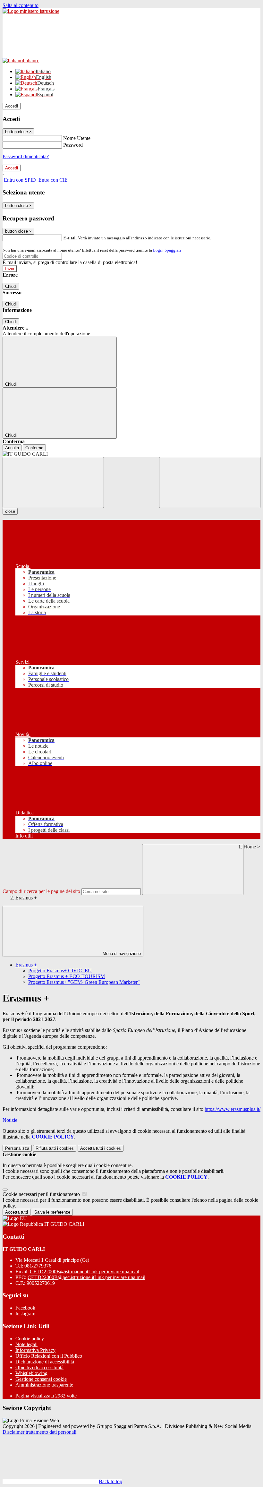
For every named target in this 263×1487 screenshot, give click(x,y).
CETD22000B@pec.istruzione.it (86, 1277)
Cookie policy (29, 1338)
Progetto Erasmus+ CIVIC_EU (60, 970)
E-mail (70, 237)
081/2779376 (37, 1265)
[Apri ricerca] (209, 482)
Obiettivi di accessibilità (39, 1367)
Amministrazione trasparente (44, 1385)
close (10, 511)
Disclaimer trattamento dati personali (39, 1432)
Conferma (34, 447)
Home (249, 846)
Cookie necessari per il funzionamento (42, 1194)
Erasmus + (26, 964)
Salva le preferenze (52, 1212)
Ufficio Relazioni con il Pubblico (48, 1356)
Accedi (11, 106)
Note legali (26, 1344)
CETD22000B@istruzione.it (84, 1271)
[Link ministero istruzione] (31, 11)
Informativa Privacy (35, 1350)
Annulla (12, 447)
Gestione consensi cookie (41, 1379)
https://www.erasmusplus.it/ (232, 1109)
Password (73, 145)
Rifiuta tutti (55, 1148)
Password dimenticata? (26, 156)
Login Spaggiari (167, 250)
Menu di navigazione (121, 953)
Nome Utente (76, 138)
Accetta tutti (100, 1148)
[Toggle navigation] (53, 482)
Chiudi (11, 286)
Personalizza (17, 1148)
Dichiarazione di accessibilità (44, 1361)
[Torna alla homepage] (131, 454)
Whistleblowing (31, 1373)
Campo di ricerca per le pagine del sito (41, 891)
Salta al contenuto (20, 5)
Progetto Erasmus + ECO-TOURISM (66, 976)
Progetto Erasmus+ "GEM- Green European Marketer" (84, 982)
